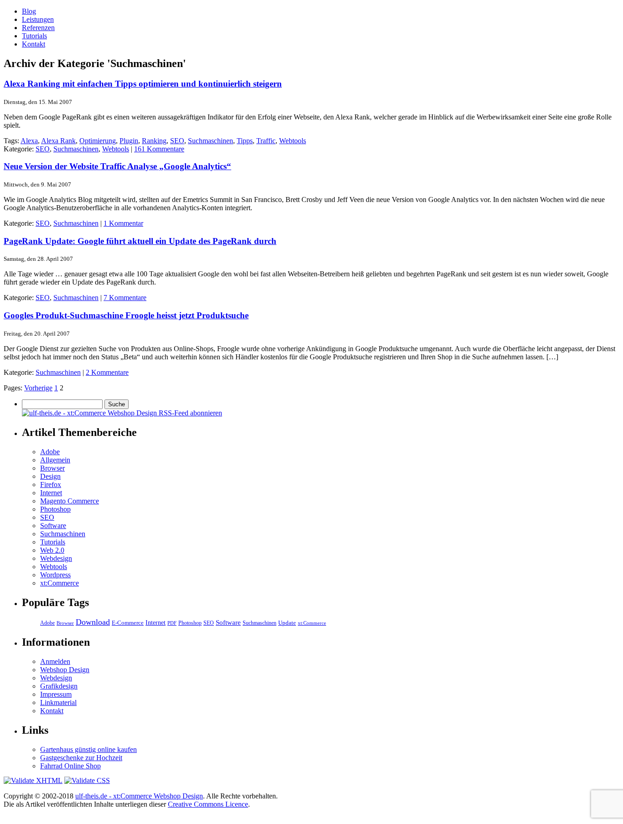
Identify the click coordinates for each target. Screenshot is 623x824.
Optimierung (97, 141)
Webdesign (56, 558)
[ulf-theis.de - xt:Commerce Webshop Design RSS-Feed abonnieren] (122, 413)
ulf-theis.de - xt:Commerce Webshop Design (139, 796)
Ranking (154, 141)
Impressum (56, 694)
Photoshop (55, 509)
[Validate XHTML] (33, 780)
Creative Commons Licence (208, 804)
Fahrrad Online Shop (70, 766)
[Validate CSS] (87, 780)
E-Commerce (128, 622)
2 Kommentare (107, 372)
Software (53, 525)
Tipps (245, 141)
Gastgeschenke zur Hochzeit (81, 758)
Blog (29, 11)
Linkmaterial (58, 702)
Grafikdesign (59, 686)
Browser (52, 468)
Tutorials (34, 36)
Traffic (265, 141)
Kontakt (33, 44)
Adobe (50, 452)
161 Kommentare (159, 149)
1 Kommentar (123, 223)
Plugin (128, 141)
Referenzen (38, 27)
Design (50, 476)
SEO (177, 141)
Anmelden (55, 661)
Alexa (29, 141)
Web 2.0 (52, 550)
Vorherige (38, 388)
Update (287, 622)
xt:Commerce (59, 583)
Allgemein (55, 460)
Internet (51, 493)
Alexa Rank (58, 141)
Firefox (50, 484)
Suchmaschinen (210, 141)
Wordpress (55, 575)
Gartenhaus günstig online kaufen (88, 749)
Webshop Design (64, 670)
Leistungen (38, 19)
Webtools (292, 141)
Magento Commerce (69, 501)
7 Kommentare (125, 297)
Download (93, 622)
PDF (172, 623)
